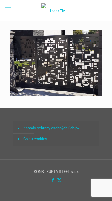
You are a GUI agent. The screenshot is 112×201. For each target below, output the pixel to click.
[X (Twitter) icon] (59, 180)
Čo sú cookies (35, 138)
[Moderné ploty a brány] (56, 10)
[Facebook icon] (53, 180)
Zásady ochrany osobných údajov (51, 128)
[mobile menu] (8, 8)
